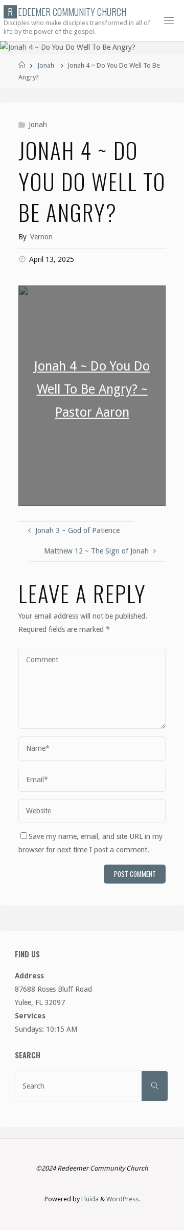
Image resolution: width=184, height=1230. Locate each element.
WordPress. (123, 1199)
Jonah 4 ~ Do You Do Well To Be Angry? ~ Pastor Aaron (92, 389)
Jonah (45, 65)
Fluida (89, 1199)
